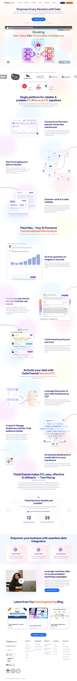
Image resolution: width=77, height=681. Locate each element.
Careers (55, 654)
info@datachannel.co (11, 646)
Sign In (63, 2)
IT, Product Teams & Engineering (48, 653)
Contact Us (55, 651)
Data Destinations (38, 649)
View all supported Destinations (52, 404)
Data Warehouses (38, 646)
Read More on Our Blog (38, 634)
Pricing (40, 2)
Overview (27, 644)
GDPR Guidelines (66, 659)
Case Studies (65, 646)
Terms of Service (66, 654)
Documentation (66, 651)
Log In (26, 657)
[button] (20, 3)
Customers (33, 2)
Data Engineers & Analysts (47, 649)
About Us (55, 649)
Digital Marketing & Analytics (48, 645)
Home (54, 644)
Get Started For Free (52, 590)
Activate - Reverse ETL (29, 651)
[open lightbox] (21, 581)
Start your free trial (38, 19)
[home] (9, 2)
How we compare (66, 649)
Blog (64, 644)
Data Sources (37, 644)
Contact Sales (69, 2)
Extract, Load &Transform (28, 647)
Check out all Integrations (12, 172)
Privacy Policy (66, 656)
